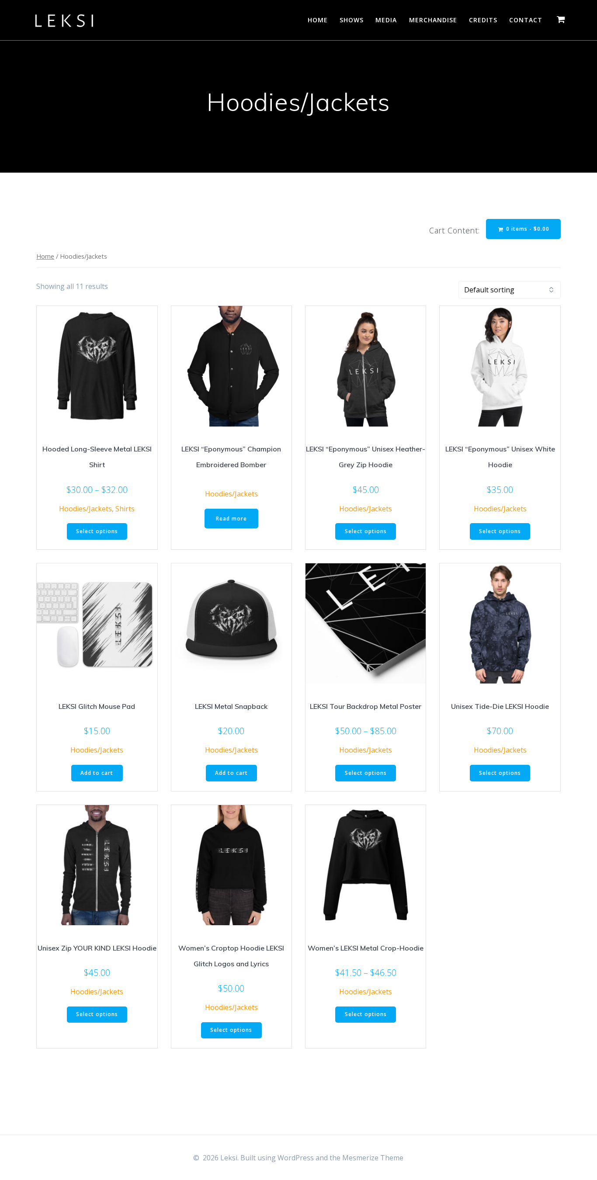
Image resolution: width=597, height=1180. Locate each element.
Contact (525, 20)
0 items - (526, 229)
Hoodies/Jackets (85, 509)
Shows (352, 20)
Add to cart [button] (96, 773)
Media (386, 20)
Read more (231, 518)
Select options (97, 531)
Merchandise (433, 20)
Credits (483, 20)
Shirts (125, 509)
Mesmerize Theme (372, 1158)
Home (318, 20)
